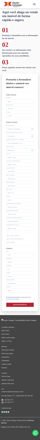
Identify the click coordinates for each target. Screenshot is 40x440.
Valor (8, 153)
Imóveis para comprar (8, 350)
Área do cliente (6, 376)
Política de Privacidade (12, 299)
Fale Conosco (5, 334)
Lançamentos (5, 357)
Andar (8, 196)
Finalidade (10, 125)
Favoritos (4, 367)
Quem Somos (5, 330)
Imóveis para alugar (7, 353)
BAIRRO (8, 287)
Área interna (10, 175)
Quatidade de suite (12, 210)
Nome (8, 98)
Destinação (9, 146)
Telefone (9, 105)
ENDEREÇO (9, 258)
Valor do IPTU (10, 168)
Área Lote (9, 189)
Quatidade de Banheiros (13, 217)
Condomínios (5, 360)
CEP (7, 251)
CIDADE (8, 272)
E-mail (8, 112)
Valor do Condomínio (13, 161)
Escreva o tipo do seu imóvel (15, 139)
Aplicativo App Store (8, 380)
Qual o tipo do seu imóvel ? (14, 132)
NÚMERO (8, 265)
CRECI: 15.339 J (6, 341)
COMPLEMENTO (10, 279)
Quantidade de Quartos (13, 203)
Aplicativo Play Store (8, 383)
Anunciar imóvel (6, 364)
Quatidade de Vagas (12, 224)
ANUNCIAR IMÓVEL (20, 304)
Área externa (10, 182)
